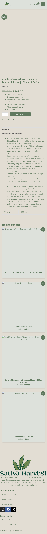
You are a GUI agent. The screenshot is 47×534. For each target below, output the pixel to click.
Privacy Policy (7, 520)
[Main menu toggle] (43, 4)
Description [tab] (7, 129)
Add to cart (20, 114)
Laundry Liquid (8, 504)
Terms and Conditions (11, 525)
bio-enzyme (24, 120)
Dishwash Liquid (9, 494)
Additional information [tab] (12, 134)
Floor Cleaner (7, 499)
